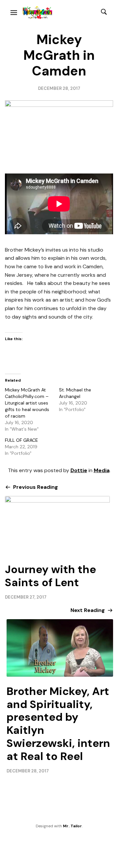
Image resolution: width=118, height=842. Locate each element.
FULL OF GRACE (21, 440)
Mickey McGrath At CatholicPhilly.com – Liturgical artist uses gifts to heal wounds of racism (27, 403)
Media (101, 470)
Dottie (78, 470)
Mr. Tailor (72, 826)
